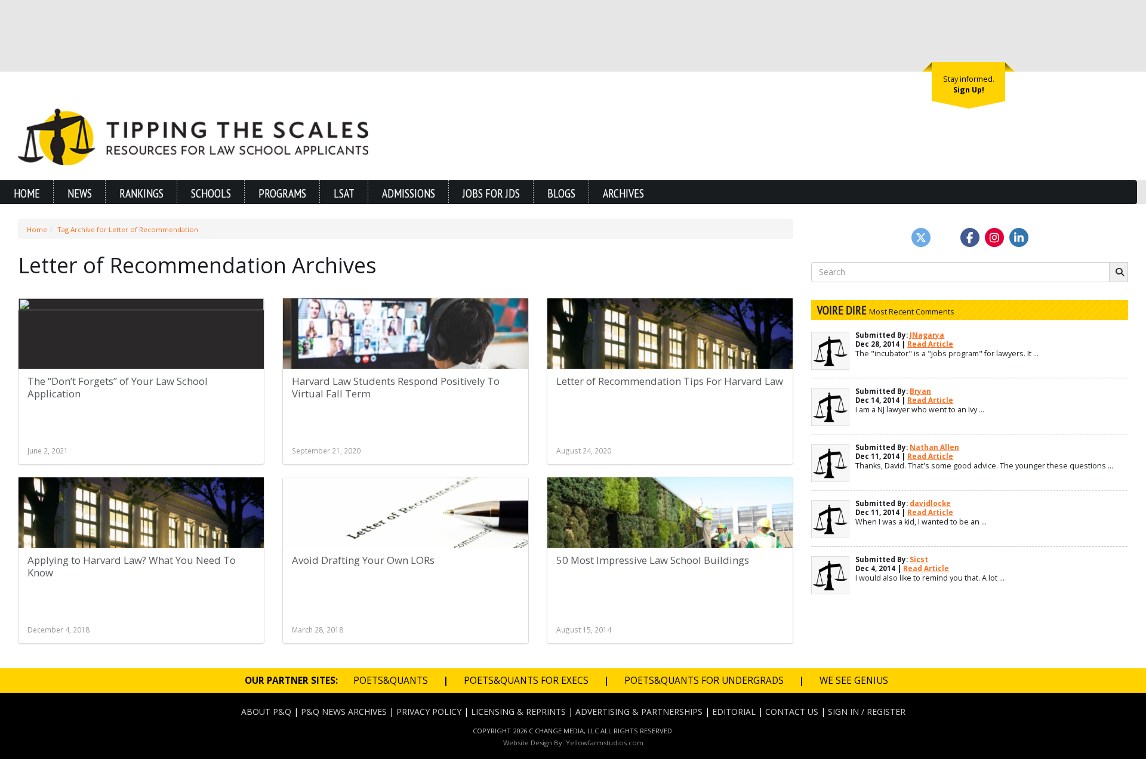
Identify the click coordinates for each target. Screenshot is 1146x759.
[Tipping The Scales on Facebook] (969, 237)
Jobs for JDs (491, 193)
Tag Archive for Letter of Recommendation (127, 229)
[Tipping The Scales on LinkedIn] (1018, 237)
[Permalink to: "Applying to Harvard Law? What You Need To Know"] (141, 541)
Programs (282, 193)
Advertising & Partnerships (639, 711)
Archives (623, 193)
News (79, 193)
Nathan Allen (934, 447)
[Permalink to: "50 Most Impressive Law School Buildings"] (670, 541)
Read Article (930, 344)
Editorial (734, 711)
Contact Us (791, 711)
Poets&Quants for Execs (526, 680)
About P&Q (266, 711)
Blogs (561, 193)
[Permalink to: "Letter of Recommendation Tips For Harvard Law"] (670, 362)
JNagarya (927, 335)
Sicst (919, 559)
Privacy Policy (428, 711)
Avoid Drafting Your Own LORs (363, 560)
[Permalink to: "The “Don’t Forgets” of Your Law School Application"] (141, 362)
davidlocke (930, 503)
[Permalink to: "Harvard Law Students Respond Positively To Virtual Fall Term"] (405, 362)
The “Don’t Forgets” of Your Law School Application (117, 387)
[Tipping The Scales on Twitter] (921, 237)
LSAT (344, 193)
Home (27, 193)
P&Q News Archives (344, 711)
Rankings (141, 193)
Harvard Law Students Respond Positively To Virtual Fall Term (396, 387)
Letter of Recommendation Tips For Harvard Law (669, 381)
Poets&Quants (390, 680)
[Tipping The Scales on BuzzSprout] (945, 237)
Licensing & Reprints (518, 711)
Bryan (920, 391)
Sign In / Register (866, 711)
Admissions (408, 193)
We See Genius (854, 680)
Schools (211, 193)
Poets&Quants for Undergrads (704, 680)
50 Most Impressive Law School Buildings (652, 560)
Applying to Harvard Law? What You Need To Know (131, 566)
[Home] (193, 135)
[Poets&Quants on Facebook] (994, 237)
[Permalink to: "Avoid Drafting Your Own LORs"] (405, 541)
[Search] (1118, 272)
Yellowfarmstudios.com (604, 742)
